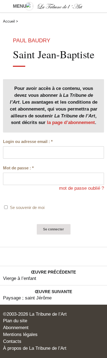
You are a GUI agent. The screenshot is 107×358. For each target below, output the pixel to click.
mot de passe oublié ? (81, 188)
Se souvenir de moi (27, 207)
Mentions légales (20, 334)
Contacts (12, 341)
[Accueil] (54, 6)
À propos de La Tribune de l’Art (34, 348)
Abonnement (16, 327)
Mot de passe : (18, 168)
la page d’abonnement (71, 122)
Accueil (9, 21)
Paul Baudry (31, 40)
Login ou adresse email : (28, 141)
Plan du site (15, 320)
